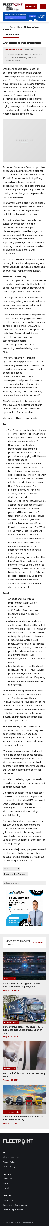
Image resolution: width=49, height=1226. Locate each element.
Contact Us (8, 1200)
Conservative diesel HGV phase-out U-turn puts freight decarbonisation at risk (24, 1030)
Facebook (7, 1179)
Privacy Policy (9, 1162)
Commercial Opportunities (15, 1205)
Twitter (6, 1183)
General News (16, 27)
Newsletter (9, 57)
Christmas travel (11, 869)
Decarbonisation (11, 1022)
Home (5, 27)
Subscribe (30, 6)
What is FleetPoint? (11, 1157)
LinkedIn (6, 1188)
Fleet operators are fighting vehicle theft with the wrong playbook (21, 985)
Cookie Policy (9, 1166)
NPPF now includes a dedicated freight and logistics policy (23, 1118)
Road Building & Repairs (25, 57)
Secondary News (12, 60)
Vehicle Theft (9, 979)
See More (38, 942)
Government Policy (11, 1112)
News (41, 54)
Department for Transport (15, 874)
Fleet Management (16, 54)
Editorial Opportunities (13, 1209)
